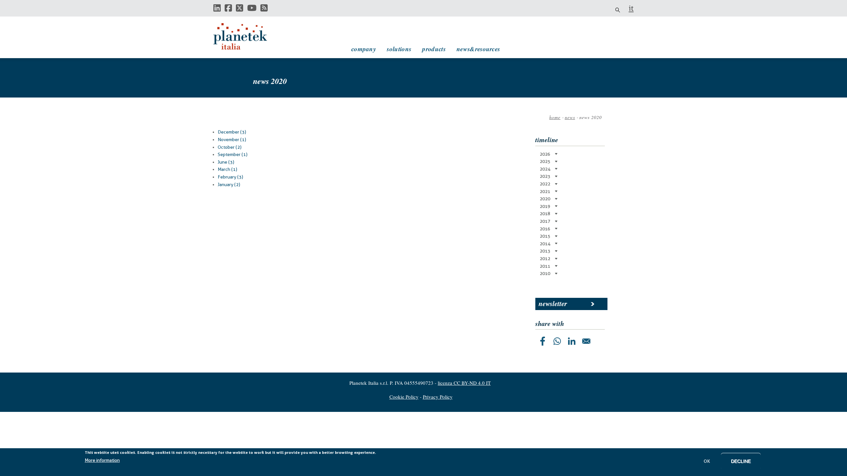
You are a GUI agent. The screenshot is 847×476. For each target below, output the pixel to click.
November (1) (232, 139)
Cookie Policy (404, 396)
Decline (741, 461)
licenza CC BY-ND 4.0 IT (464, 382)
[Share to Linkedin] (571, 341)
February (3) (230, 176)
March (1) (227, 169)
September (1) (232, 154)
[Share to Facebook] (542, 341)
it (631, 8)
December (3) (232, 132)
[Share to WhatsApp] (557, 341)
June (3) (226, 162)
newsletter (553, 303)
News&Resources (478, 48)
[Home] (246, 36)
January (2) (229, 184)
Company (363, 48)
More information (102, 460)
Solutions (399, 48)
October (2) (230, 147)
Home (554, 117)
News (570, 117)
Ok (707, 461)
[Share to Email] (586, 341)
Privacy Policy (438, 396)
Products (433, 48)
